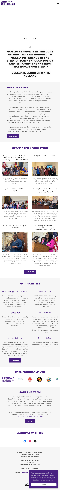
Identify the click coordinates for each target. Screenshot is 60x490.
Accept (44, 484)
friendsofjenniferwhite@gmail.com (30, 416)
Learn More (13, 136)
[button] (24, 38)
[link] (8, 3)
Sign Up (30, 421)
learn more (30, 271)
